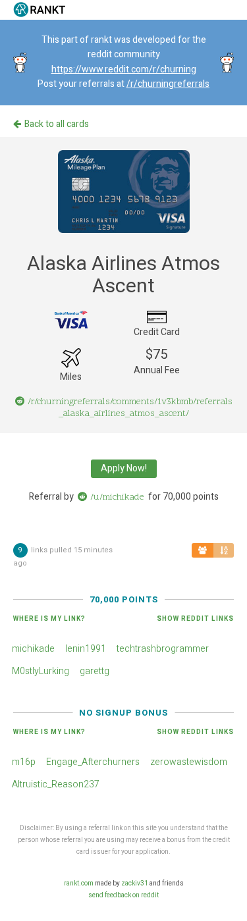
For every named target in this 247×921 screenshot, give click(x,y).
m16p (24, 762)
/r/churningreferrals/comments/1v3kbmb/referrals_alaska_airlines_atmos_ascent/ (130, 408)
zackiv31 (134, 883)
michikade (33, 649)
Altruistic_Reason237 (55, 784)
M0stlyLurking (40, 671)
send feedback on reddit (123, 895)
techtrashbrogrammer (163, 649)
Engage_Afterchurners (93, 762)
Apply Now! (124, 468)
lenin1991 (85, 649)
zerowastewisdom (188, 762)
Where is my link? (49, 618)
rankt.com (79, 883)
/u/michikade (117, 497)
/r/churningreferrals (167, 84)
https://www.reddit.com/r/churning (123, 69)
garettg (94, 671)
